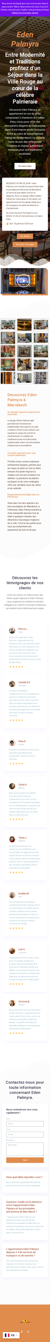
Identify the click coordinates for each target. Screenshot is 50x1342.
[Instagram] (28, 1331)
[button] (25, 166)
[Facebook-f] (21, 1331)
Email (8, 1129)
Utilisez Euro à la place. (22, 13)
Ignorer (35, 13)
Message (10, 1140)
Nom (8, 1119)
